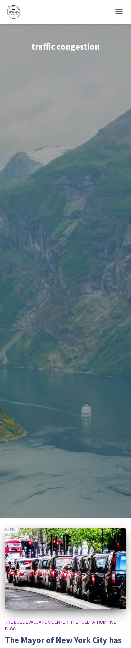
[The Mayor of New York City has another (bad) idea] (65, 568)
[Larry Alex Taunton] (16, 11)
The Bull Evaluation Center (36, 622)
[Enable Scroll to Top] (117, 634)
